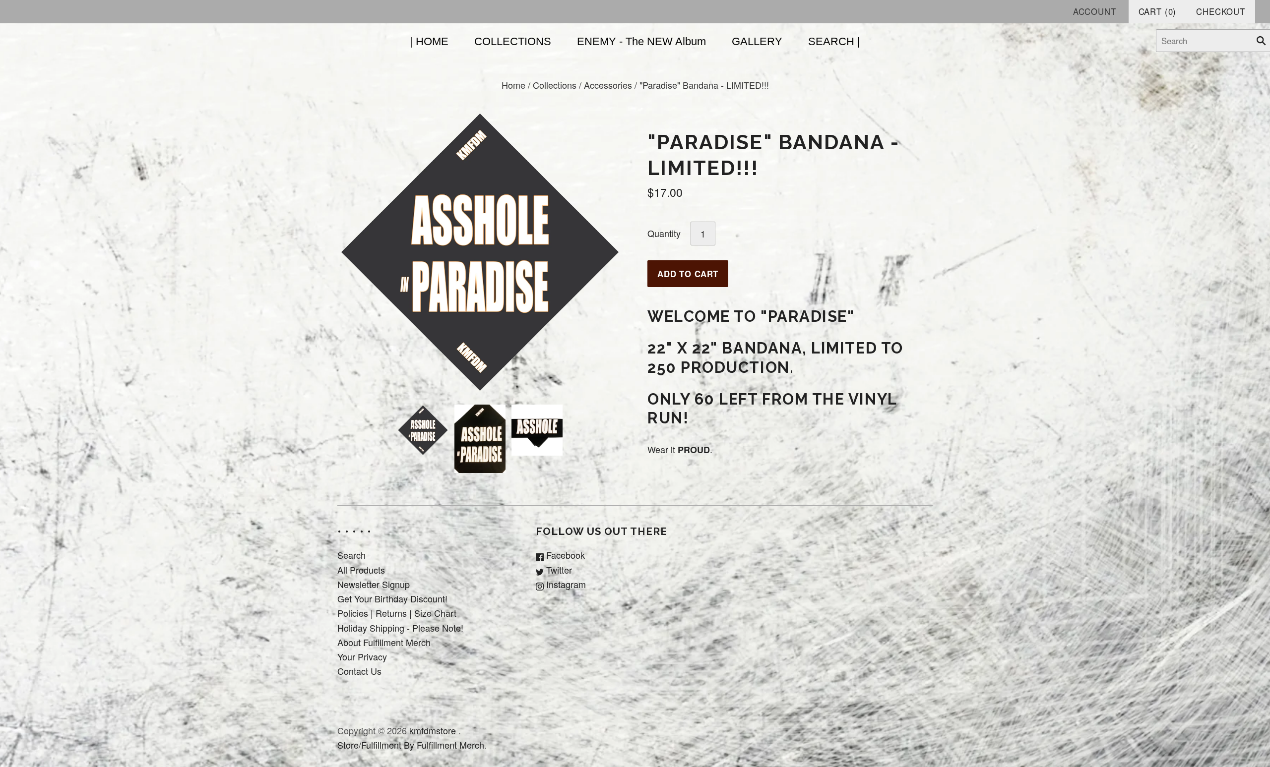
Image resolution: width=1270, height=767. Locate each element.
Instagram (565, 584)
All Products (361, 569)
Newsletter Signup (373, 584)
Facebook (564, 554)
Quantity (664, 233)
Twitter (558, 569)
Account (1094, 11)
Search (351, 554)
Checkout (1220, 11)
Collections (554, 84)
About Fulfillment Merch (384, 642)
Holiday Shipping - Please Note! (400, 627)
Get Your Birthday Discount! (392, 598)
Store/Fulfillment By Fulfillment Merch (410, 744)
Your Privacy (362, 656)
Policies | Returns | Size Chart (396, 612)
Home (513, 84)
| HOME (429, 41)
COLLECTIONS (512, 41)
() (1158, 11)
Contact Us (359, 670)
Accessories (608, 84)
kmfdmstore (432, 730)
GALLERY (757, 41)
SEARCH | (834, 41)
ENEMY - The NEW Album (641, 41)
